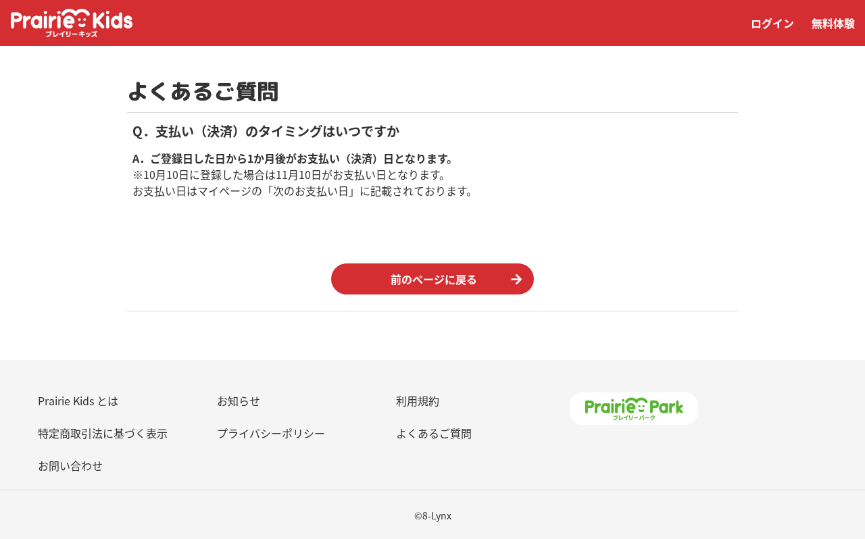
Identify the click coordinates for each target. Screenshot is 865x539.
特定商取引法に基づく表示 (103, 433)
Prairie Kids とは (78, 400)
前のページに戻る (434, 279)
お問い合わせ (70, 465)
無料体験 (833, 23)
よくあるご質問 (434, 433)
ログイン (772, 23)
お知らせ (238, 400)
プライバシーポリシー (271, 433)
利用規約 (417, 400)
